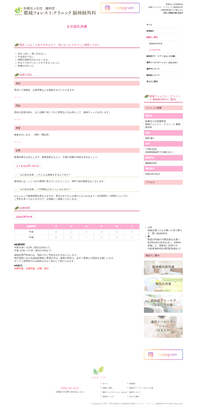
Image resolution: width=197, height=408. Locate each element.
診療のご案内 (152, 37)
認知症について (153, 75)
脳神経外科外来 (155, 43)
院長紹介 (150, 31)
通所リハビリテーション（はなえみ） (162, 62)
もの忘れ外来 (155, 50)
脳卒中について (153, 69)
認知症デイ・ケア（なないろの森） (162, 56)
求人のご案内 (152, 81)
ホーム (149, 24)
